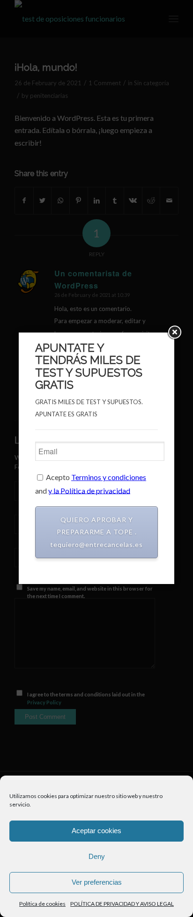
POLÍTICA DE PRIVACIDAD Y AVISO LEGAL (122, 903)
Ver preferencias (97, 882)
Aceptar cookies (96, 831)
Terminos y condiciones (108, 477)
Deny (97, 856)
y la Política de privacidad (89, 490)
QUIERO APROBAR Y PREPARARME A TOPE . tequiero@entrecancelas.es (96, 532)
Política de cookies (42, 903)
